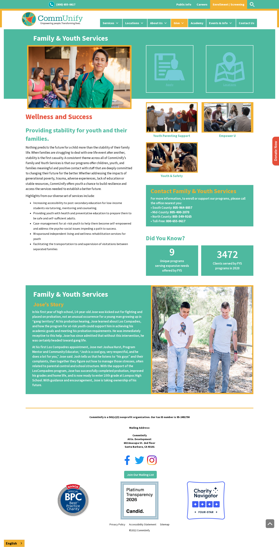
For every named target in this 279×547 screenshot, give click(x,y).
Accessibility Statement (142, 524)
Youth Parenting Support (171, 136)
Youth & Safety (172, 176)
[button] (111, 23)
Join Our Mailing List (140, 475)
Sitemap (164, 524)
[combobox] (14, 543)
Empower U (227, 136)
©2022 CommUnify (139, 530)
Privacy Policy (117, 524)
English (11, 543)
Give (177, 23)
